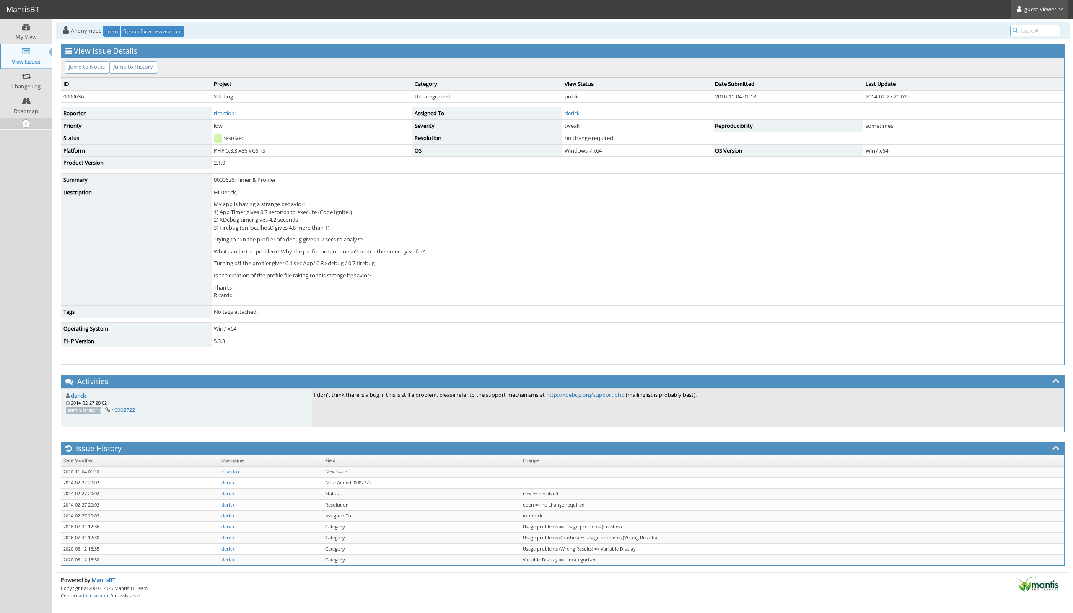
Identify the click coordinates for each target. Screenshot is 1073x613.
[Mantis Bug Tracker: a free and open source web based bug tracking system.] (1037, 583)
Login (111, 31)
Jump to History (133, 66)
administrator (94, 595)
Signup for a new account (152, 31)
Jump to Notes (87, 66)
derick (572, 113)
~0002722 (123, 410)
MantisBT (103, 580)
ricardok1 (225, 113)
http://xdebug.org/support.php (585, 394)
